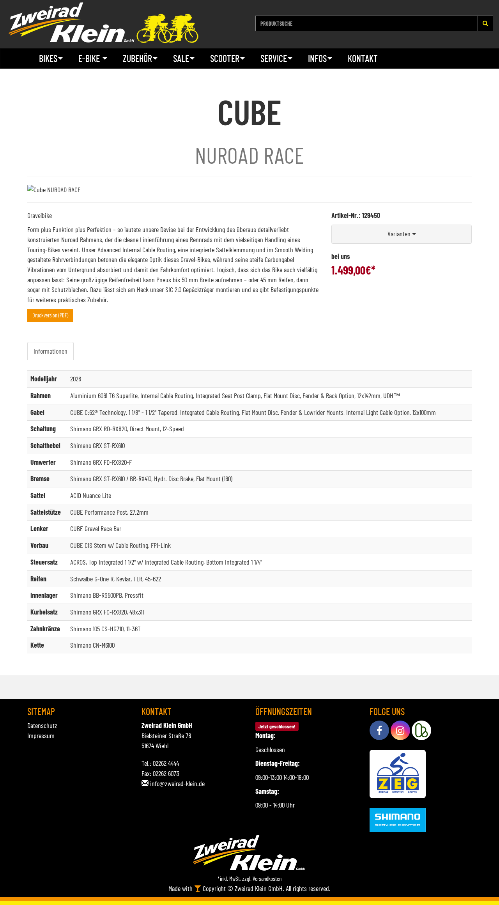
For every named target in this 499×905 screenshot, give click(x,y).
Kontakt (363, 58)
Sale (181, 58)
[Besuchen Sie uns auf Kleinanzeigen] (421, 730)
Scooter (224, 58)
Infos (317, 58)
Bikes (48, 58)
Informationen (50, 351)
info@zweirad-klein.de (177, 783)
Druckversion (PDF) (50, 315)
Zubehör (137, 58)
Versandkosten (267, 878)
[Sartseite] (103, 23)
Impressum (41, 735)
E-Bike (90, 58)
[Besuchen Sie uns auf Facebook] (379, 730)
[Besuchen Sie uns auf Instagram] (400, 730)
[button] (401, 234)
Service (273, 58)
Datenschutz (42, 725)
